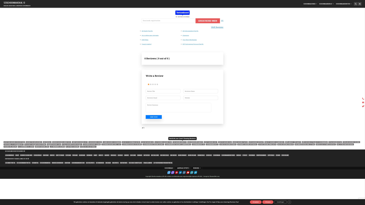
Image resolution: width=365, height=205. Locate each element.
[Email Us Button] (191, 172)
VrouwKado (252, 155)
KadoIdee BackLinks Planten (240, 142)
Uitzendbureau (100, 163)
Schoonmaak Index (309, 4)
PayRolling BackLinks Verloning (351, 142)
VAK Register (217, 27)
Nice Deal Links (155, 155)
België (17, 155)
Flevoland (68, 155)
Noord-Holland (192, 155)
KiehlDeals (113, 155)
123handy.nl (35, 163)
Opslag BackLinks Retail (335, 142)
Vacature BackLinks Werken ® (285, 144)
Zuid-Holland (285, 155)
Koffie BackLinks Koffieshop (256, 142)
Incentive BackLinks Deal (225, 142)
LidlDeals (120, 155)
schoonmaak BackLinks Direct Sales (111, 144)
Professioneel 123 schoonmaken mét (13, 144)
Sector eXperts (90, 163)
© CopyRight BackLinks (72, 147)
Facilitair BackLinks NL (147, 142)
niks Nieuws (173, 155)
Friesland (75, 155)
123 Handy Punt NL (147, 31)
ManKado (139, 155)
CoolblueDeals (37, 155)
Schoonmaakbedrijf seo (198, 144)
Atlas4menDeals (10, 155)
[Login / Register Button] (195, 172)
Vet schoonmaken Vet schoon (26, 147)
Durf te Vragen (60, 155)
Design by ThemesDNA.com (211, 176)
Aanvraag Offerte (183, 168)
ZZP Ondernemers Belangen (57, 147)
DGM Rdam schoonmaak (183, 16)
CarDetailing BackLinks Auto (79, 142)
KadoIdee (107, 155)
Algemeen (185, 35)
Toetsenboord (182, 12)
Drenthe (52, 155)
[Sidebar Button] (359, 4)
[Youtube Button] (187, 172)
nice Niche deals (164, 155)
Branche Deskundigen (57, 163)
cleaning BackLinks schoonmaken (111, 142)
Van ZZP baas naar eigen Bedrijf (345, 144)
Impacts (101, 155)
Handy (95, 155)
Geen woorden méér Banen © (195, 142)
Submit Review (154, 117)
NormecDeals (201, 155)
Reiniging (196, 168)
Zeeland (278, 155)
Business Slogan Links (26, 155)
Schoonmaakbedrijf (325, 4)
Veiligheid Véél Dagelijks (10, 147)
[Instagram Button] (184, 172)
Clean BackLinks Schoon (95, 142)
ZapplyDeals (271, 155)
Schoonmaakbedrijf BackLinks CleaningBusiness (177, 144)
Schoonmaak (216, 155)
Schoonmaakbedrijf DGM (78, 163)
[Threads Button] (172, 172)
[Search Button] (355, 4)
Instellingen (280, 202)
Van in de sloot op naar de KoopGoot (325, 144)
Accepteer (256, 202)
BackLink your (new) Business (34, 142)
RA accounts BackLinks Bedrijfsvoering (35, 144)
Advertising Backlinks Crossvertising (14, 142)
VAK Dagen (108, 163)
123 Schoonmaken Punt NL (190, 31)
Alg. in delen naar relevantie (150, 35)
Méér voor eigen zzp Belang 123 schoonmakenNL (314, 142)
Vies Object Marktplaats (189, 40)
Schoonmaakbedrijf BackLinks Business (153, 144)
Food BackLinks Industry (179, 142)
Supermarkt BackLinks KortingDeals (247, 144)
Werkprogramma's (261, 155)
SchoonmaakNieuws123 (212, 144)
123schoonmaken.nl (45, 163)
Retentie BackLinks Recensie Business (72, 144)
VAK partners (123, 163)
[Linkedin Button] (180, 172)
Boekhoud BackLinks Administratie (62, 142)
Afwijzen (268, 202)
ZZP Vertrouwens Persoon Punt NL (193, 44)
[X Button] (168, 172)
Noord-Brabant (182, 155)
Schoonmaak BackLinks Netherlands (131, 144)
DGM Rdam (145, 40)
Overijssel (209, 155)
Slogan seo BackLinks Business (228, 144)
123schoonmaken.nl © (14, 2)
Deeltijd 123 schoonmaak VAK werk (131, 142)
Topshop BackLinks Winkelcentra (267, 144)
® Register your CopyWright (88, 147)
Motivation (147, 155)
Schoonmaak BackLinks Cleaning (91, 144)
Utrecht (245, 155)
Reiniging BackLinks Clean (54, 144)
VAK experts (115, 163)
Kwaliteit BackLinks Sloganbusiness (274, 142)
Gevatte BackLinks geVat (210, 142)
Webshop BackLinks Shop (41, 147)
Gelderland (82, 155)
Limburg (126, 155)
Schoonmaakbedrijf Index (228, 155)
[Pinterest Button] (176, 172)
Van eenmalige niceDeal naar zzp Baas (304, 144)
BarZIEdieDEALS (47, 142)
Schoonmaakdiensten (343, 4)
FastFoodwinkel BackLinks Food (163, 142)
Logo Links (133, 155)
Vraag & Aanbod (146, 44)
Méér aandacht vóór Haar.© (293, 142)
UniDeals (238, 155)
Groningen (89, 155)
